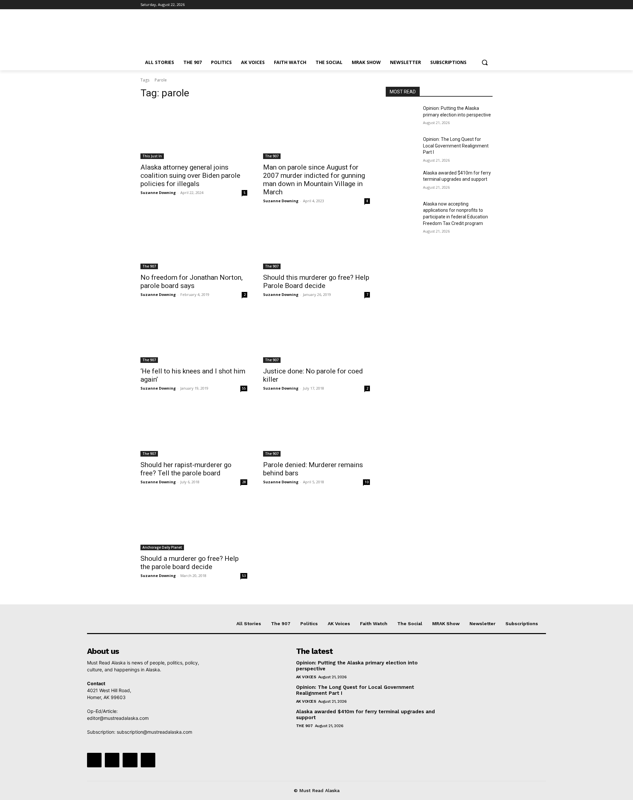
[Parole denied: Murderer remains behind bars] (316, 430)
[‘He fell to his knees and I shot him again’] (193, 336)
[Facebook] (452, 5)
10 (367, 482)
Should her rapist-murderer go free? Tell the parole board (185, 469)
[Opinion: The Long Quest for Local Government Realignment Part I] (402, 147)
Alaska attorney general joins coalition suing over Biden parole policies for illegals (190, 175)
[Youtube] (489, 5)
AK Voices (306, 677)
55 (244, 388)
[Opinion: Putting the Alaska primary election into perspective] (402, 116)
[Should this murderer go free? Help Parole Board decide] (316, 242)
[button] (485, 62)
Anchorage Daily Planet (162, 547)
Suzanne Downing (158, 192)
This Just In (152, 156)
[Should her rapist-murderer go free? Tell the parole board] (193, 430)
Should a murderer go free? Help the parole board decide (189, 563)
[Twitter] (470, 5)
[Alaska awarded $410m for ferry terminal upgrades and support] (402, 181)
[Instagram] (461, 5)
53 (244, 575)
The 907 (272, 156)
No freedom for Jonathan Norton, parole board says (191, 281)
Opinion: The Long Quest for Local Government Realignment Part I (456, 146)
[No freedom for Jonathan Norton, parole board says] (193, 242)
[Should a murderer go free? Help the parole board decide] (193, 523)
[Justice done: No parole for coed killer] (316, 336)
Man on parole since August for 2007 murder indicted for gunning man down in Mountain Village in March (314, 179)
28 (244, 482)
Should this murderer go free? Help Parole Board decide (316, 281)
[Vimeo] (479, 5)
